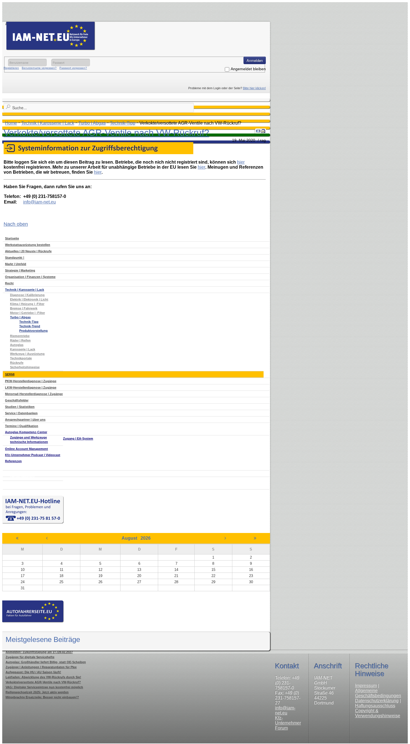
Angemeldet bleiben (248, 69)
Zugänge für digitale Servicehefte (30, 657)
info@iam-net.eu (285, 710)
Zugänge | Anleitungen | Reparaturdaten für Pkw (41, 667)
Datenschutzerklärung (377, 700)
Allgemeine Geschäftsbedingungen (378, 693)
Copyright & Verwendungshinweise (377, 713)
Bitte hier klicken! (254, 88)
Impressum (366, 685)
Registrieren (11, 67)
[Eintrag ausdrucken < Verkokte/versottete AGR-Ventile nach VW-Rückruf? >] (263, 131)
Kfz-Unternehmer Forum (288, 723)
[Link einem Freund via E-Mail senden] (258, 131)
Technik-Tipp (122, 123)
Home (11, 123)
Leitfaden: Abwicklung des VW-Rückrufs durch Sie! (43, 677)
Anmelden (255, 60)
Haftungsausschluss (375, 705)
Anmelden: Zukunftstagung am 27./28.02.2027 (39, 652)
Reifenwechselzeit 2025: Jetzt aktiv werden (37, 692)
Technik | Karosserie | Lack (47, 123)
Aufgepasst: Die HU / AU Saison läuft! (33, 672)
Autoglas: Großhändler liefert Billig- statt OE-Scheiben (46, 662)
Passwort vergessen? (73, 67)
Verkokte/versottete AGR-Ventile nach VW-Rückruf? (106, 133)
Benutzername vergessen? (39, 67)
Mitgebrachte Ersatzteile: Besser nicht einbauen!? (42, 697)
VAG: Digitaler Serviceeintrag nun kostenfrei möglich (44, 687)
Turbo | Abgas (92, 123)
